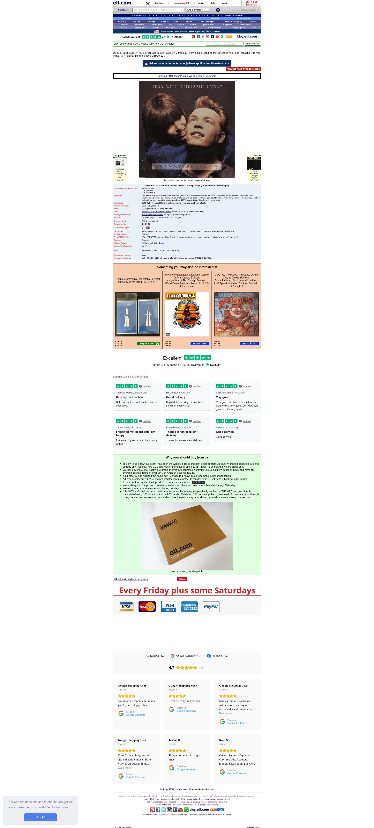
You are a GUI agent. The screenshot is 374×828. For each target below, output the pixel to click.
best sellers (215, 18)
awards (193, 25)
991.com (177, 805)
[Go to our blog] (247, 37)
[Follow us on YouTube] (217, 37)
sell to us (123, 28)
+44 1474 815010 (154, 258)
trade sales (170, 28)
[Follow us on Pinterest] (193, 37)
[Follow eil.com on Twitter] (163, 811)
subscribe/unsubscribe (208, 805)
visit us (156, 28)
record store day (244, 18)
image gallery (193, 799)
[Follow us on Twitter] (203, 37)
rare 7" (177, 21)
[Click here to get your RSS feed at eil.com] (229, 37)
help (213, 3)
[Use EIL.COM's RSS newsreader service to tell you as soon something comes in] (217, 810)
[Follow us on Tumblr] (212, 37)
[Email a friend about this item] (130, 580)
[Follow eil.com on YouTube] (180, 811)
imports (124, 25)
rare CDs (136, 21)
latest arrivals (153, 18)
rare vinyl (151, 21)
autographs (227, 25)
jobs (254, 28)
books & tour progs (233, 21)
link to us (155, 799)
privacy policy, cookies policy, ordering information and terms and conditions (197, 814)
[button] (240, 606)
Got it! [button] (40, 817)
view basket (159, 3)
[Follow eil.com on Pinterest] (152, 811)
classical (180, 25)
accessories (166, 799)
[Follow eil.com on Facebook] (158, 811)
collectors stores (190, 28)
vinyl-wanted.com (163, 805)
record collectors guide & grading (185, 802)
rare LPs (164, 21)
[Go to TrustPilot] (152, 38)
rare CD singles (207, 21)
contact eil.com (189, 805)
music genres (222, 799)
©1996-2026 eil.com (152, 814)
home (147, 799)
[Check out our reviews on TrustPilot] (198, 482)
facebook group (238, 28)
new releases (126, 18)
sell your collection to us (157, 802)
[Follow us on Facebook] (198, 37)
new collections (214, 28)
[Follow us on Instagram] (207, 37)
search (176, 799)
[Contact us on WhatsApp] (221, 37)
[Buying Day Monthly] (187, 594)
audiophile (139, 25)
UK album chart (186, 18)
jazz (170, 25)
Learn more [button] (60, 807)
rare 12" (189, 21)
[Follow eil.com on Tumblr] (175, 811)
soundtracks (157, 25)
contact (201, 3)
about (224, 3)
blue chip (122, 21)
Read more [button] (225, 713)
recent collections (209, 802)
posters (253, 21)
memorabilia (246, 25)
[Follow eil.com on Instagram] (169, 811)
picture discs (208, 25)
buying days (140, 28)
